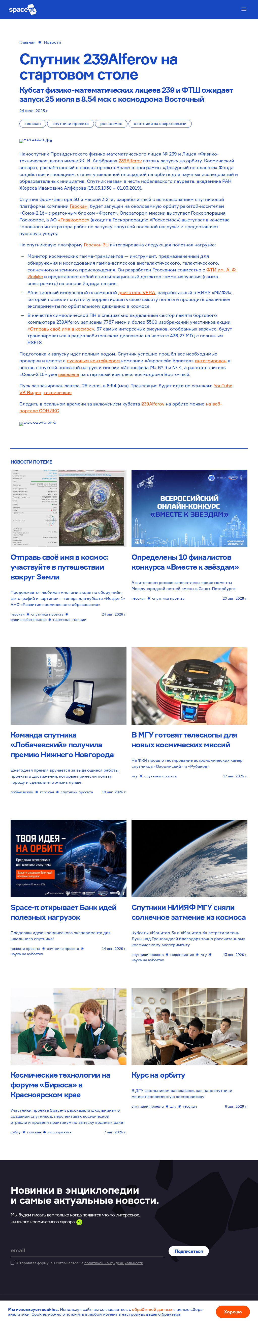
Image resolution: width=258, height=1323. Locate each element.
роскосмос (111, 123)
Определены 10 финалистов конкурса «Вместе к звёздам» (185, 561)
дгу (173, 1106)
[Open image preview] (129, 142)
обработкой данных (152, 1309)
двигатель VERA (136, 292)
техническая (58, 392)
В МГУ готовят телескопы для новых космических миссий (184, 739)
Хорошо (233, 1311)
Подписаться (189, 1251)
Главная (27, 42)
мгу (135, 776)
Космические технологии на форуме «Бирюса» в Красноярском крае (60, 1084)
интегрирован (211, 360)
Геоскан (78, 206)
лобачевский (22, 792)
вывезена (68, 374)
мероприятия (182, 954)
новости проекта (25, 948)
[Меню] (244, 9)
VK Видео (30, 392)
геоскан (33, 123)
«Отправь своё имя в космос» (60, 329)
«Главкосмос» (73, 219)
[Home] (23, 9)
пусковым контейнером (93, 360)
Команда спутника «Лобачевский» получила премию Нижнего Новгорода (62, 744)
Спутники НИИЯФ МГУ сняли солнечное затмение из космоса (189, 912)
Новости (52, 42)
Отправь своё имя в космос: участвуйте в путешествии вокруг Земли (59, 566)
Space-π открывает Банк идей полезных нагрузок (63, 912)
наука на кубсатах (27, 954)
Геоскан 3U (96, 244)
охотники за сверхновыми (160, 123)
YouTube (223, 385)
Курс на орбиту (158, 1074)
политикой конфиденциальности (113, 1263)
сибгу (16, 1132)
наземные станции (69, 619)
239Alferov (130, 160)
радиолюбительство (29, 619)
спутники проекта (70, 123)
